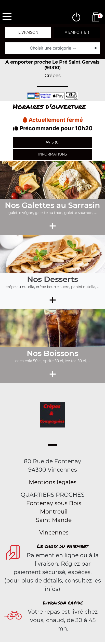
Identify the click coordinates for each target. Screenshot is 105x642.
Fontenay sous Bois (53, 503)
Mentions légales (52, 482)
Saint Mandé (54, 520)
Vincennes (54, 532)
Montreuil (54, 511)
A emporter (77, 32)
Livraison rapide (63, 602)
